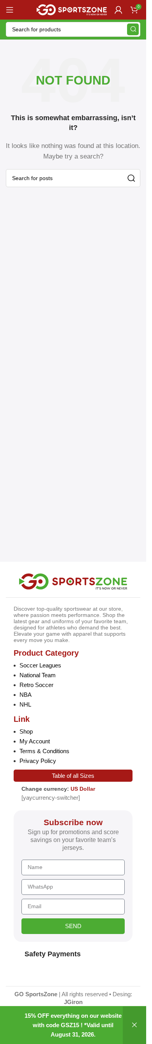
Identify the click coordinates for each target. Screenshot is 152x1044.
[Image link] (73, 580)
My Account (34, 741)
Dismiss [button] (134, 1025)
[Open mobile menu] (10, 10)
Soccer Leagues (40, 665)
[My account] (118, 10)
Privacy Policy (37, 760)
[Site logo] (72, 9)
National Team (37, 675)
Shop (26, 731)
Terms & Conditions (44, 751)
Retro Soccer (36, 685)
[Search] (133, 29)
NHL (25, 704)
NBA (25, 694)
